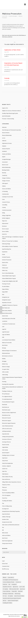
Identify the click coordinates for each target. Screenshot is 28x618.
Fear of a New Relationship (7, 273)
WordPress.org (5, 569)
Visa (3, 527)
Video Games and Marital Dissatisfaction (10, 524)
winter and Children (6, 535)
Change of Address (6, 178)
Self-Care (4, 600)
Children (4, 186)
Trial (3, 503)
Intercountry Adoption (7, 310)
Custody (6, 78)
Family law (5, 584)
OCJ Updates (5, 589)
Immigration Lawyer (6, 299)
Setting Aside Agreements (8, 436)
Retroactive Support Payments (8, 423)
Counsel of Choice (6, 202)
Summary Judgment (6, 466)
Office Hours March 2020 (14, 589)
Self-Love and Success (7, 428)
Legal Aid (4, 329)
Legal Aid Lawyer (5, 332)
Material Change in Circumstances (9, 350)
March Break (4, 345)
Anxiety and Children (6, 154)
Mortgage (4, 361)
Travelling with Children (7, 500)
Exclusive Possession (6, 259)
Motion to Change (6, 366)
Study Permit (5, 460)
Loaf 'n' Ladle (21, 586)
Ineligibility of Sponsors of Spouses (9, 305)
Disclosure (4, 226)
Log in (3, 561)
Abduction (4, 127)
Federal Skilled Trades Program (9, 275)
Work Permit (4, 538)
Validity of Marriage (6, 516)
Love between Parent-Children (8, 340)
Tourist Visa (4, 498)
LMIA (3, 337)
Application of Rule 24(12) (12, 50)
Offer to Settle (5, 372)
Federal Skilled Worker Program (9, 278)
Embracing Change (6, 243)
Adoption (4, 146)
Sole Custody (5, 450)
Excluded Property (6, 257)
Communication (5, 194)
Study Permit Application (7, 463)
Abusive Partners (5, 132)
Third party (4, 490)
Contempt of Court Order (7, 196)
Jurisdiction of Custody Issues (8, 324)
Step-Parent (4, 458)
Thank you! (4, 487)
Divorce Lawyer (5, 228)
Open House (22, 589)
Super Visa (4, 471)
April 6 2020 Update (6, 116)
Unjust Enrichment (6, 514)
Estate (3, 254)
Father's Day (4, 270)
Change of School (6, 180)
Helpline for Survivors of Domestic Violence (11, 110)
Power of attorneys (6, 591)
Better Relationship (6, 167)
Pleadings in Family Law (7, 391)
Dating (3, 212)
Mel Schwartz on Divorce (7, 356)
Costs (3, 199)
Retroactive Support (6, 420)
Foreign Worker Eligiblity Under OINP (10, 281)
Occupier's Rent (5, 369)
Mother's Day (5, 364)
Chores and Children (6, 188)
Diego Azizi (4, 220)
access (3, 138)
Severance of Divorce (6, 439)
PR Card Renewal (5, 393)
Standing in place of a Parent (8, 455)
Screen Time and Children (19, 595)
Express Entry (5, 262)
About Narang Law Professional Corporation (11, 130)
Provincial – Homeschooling (8, 118)
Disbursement (5, 223)
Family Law (4, 265)
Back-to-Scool (5, 164)
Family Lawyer (5, 267)
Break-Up (4, 172)
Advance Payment (6, 148)
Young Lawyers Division (7, 543)
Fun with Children (5, 286)
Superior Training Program (13, 600)
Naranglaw (15, 16)
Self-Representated (6, 431)
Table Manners (5, 474)
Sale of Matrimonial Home (7, 426)
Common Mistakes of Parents (8, 582)
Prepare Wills (14, 591)
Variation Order (5, 519)
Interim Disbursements (7, 313)
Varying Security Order (7, 522)
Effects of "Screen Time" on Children (10, 241)
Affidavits (4, 577)
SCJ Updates (10, 595)
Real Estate (4, 404)
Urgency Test (5, 108)
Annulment (4, 151)
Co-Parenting (5, 191)
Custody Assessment (6, 210)
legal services (15, 586)
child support (5, 183)
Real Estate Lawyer (6, 410)
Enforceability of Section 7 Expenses (10, 246)
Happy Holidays (5, 289)
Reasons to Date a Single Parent (9, 412)
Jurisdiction (4, 321)
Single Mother (5, 447)
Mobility (4, 358)
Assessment (5, 162)
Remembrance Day (6, 415)
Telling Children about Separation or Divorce (11, 482)
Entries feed (4, 563)
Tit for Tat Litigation (6, 495)
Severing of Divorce (6, 442)
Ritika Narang (17, 593)
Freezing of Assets (6, 283)
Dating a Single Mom (6, 215)
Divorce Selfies (5, 231)
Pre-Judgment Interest (7, 396)
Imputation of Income (6, 302)
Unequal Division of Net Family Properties (11, 511)
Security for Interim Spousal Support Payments (12, 598)
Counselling (4, 204)
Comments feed (5, 566)
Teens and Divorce (6, 479)
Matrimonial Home (6, 353)
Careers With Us (11, 577)
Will (3, 530)
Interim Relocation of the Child (8, 318)
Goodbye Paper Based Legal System (10, 113)
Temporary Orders (6, 484)
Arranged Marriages (6, 159)
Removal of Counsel (6, 418)
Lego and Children (6, 334)
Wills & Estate (5, 532)
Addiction (4, 140)
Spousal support (5, 452)
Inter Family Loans (6, 307)
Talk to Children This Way (7, 476)
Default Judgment (6, 218)
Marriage (4, 348)
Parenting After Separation (8, 384)
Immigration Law (5, 297)
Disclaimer (17, 616)
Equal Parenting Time (6, 249)
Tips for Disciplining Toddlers (8, 492)
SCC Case (5, 595)
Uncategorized (5, 508)
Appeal (3, 156)
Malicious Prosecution (7, 342)
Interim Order (5, 316)
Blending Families (6, 170)
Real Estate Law (5, 407)
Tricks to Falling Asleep (7, 506)
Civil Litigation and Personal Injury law (10, 579)
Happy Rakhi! (5, 291)
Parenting (4, 381)
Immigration (14, 584)
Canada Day (4, 175)
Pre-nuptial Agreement (7, 399)
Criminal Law (18, 582)
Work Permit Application (7, 540)
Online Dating (5, 374)
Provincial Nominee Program (8, 401)
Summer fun (4, 468)
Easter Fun (4, 234)
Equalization (4, 251)
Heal (3, 294)
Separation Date (5, 434)
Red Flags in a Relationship (8, 593)
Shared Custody (5, 444)
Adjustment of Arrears (7, 143)
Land (3, 326)
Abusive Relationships (7, 135)
